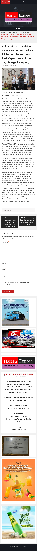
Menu (19, 28)
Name (4, 263)
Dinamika (8, 210)
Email (3, 269)
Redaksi (16, 65)
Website (4, 276)
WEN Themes (23, 548)
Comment (5, 242)
